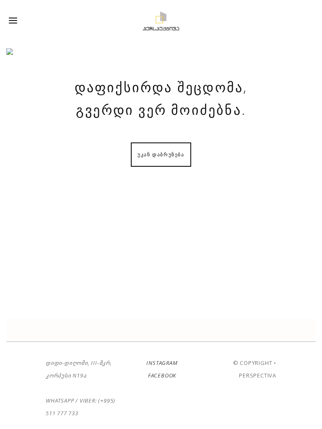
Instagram (162, 363)
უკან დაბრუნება (161, 154)
